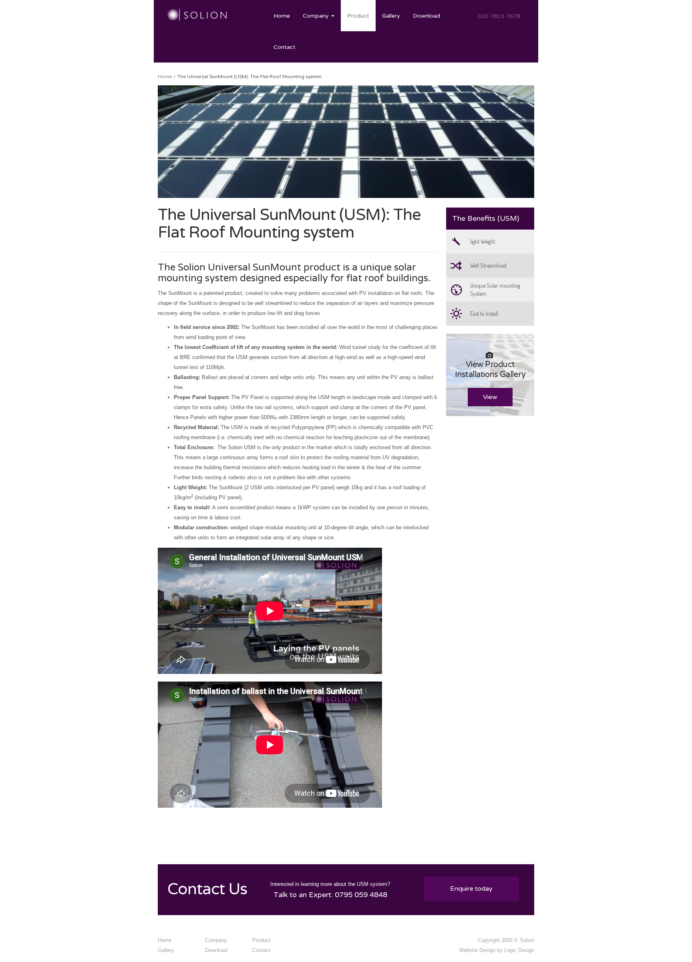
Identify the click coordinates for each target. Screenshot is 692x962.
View (490, 397)
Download (426, 15)
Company (316, 15)
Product (358, 15)
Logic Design (519, 950)
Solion (527, 940)
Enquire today (471, 889)
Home (282, 15)
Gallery (391, 15)
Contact (285, 47)
